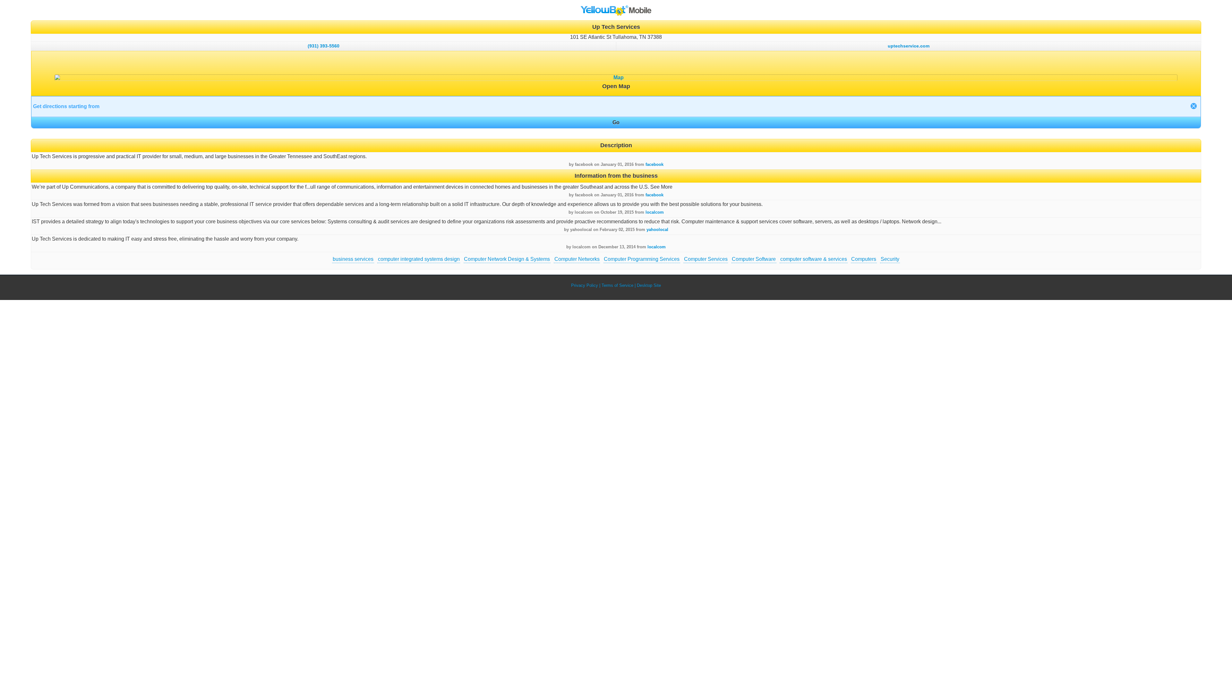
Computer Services (706, 259)
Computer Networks (577, 259)
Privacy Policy (584, 285)
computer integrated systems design (419, 259)
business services (353, 259)
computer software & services (813, 259)
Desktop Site (649, 285)
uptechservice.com (908, 45)
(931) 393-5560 (323, 45)
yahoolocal (657, 229)
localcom (655, 212)
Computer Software (754, 259)
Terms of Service (617, 285)
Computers (863, 259)
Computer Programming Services (642, 259)
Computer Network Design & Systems (507, 259)
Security (890, 259)
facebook (654, 164)
